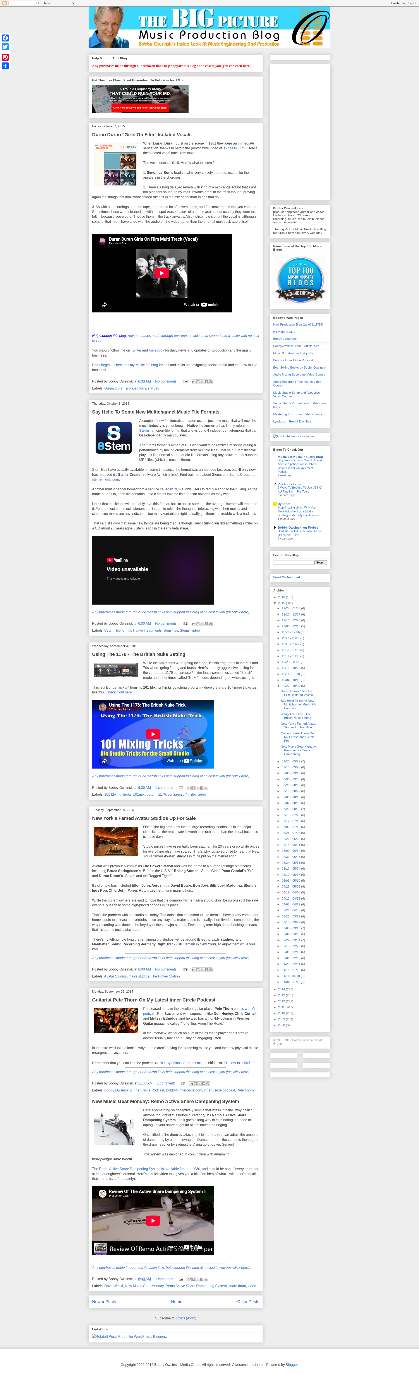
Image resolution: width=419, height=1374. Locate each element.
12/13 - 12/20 (291, 620)
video (155, 388)
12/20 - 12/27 (291, 614)
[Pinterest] (5, 57)
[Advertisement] (300, 131)
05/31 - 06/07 (291, 857)
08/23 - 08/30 (291, 785)
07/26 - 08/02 (291, 809)
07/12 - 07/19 (291, 821)
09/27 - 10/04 (291, 686)
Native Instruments (147, 630)
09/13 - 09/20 (291, 767)
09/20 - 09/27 (291, 761)
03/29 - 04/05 (291, 910)
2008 (282, 1025)
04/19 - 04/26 (291, 892)
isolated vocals (137, 388)
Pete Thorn (245, 1090)
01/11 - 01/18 (291, 976)
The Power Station (165, 976)
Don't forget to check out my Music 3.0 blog (125, 365)
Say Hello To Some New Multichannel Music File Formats (156, 412)
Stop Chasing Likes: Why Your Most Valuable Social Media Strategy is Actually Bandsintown (298, 511)
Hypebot (284, 504)
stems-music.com (105, 479)
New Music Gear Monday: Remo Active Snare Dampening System (165, 1101)
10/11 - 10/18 (291, 674)
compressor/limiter (182, 794)
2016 (282, 597)
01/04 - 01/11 (291, 982)
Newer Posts (104, 1301)
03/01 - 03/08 (291, 934)
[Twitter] (5, 46)
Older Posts (248, 1301)
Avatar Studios (115, 976)
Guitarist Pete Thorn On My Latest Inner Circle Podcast (153, 1000)
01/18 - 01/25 (291, 970)
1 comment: (164, 788)
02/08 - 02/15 (291, 952)
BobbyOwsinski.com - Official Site (296, 346)
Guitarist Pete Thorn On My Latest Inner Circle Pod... (297, 736)
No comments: (166, 381)
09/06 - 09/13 (291, 773)
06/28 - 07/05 (291, 832)
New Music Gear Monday (144, 1286)
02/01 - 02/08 (291, 958)
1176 (162, 794)
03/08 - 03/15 (291, 928)
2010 (282, 1013)
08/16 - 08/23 (291, 791)
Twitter (136, 350)
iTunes (230, 1063)
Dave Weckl (113, 1286)
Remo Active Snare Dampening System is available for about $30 (149, 1169)
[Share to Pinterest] (210, 381)
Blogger (292, 1365)
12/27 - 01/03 (291, 608)
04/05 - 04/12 (291, 904)
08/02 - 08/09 (291, 803)
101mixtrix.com (144, 794)
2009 (282, 1019)
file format (123, 630)
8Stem (175, 489)
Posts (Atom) (186, 1318)
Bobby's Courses (285, 338)
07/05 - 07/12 (291, 827)
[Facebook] (5, 38)
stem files (170, 630)
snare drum (237, 1286)
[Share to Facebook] (206, 381)
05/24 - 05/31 (291, 862)
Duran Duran (114, 388)
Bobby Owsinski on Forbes (298, 527)
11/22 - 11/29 (291, 638)
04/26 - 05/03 (291, 886)
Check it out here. (119, 692)
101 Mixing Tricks (117, 794)
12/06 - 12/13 (291, 626)
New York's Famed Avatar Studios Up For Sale (144, 818)
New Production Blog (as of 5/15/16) (298, 324)
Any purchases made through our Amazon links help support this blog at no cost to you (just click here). (171, 612)
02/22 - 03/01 (291, 940)
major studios (139, 976)
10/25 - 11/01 (291, 662)
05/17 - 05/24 (291, 868)
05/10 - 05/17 (291, 874)
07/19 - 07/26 (291, 815)
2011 (281, 1007)
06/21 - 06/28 (291, 839)
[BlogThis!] (198, 381)
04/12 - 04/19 (291, 898)
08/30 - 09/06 (291, 779)
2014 (282, 989)
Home (176, 1301)
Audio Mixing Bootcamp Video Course (299, 374)
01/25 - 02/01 (291, 964)
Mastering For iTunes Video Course (297, 414)
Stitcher (248, 1063)
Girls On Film (234, 148)
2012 (282, 1001)
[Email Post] (185, 381)
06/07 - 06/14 (291, 850)
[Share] (5, 66)
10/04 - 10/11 (291, 680)
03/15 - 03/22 (291, 922)
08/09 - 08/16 (291, 797)
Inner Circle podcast (219, 1090)
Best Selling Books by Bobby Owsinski (299, 367)
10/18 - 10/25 (291, 668)
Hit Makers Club (284, 331)
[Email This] (194, 381)
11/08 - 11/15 (291, 650)
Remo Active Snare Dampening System (196, 1286)
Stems (144, 430)
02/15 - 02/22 (291, 946)
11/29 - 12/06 (291, 632)
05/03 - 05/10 (291, 880)
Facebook (156, 350)
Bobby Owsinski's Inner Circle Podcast (134, 1090)
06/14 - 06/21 (291, 844)
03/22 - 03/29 (291, 916)
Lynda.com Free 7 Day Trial (292, 421)
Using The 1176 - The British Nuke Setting (138, 654)
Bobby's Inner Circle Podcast (293, 360)
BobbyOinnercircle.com (184, 1090)
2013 (282, 995)
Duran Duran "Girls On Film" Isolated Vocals (142, 134)
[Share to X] (202, 381)
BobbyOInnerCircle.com (180, 1063)
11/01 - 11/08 (291, 656)
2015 (282, 603)
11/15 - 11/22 (291, 644)
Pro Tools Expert (290, 484)
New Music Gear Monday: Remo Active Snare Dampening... (299, 750)
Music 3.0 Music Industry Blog (293, 353)
